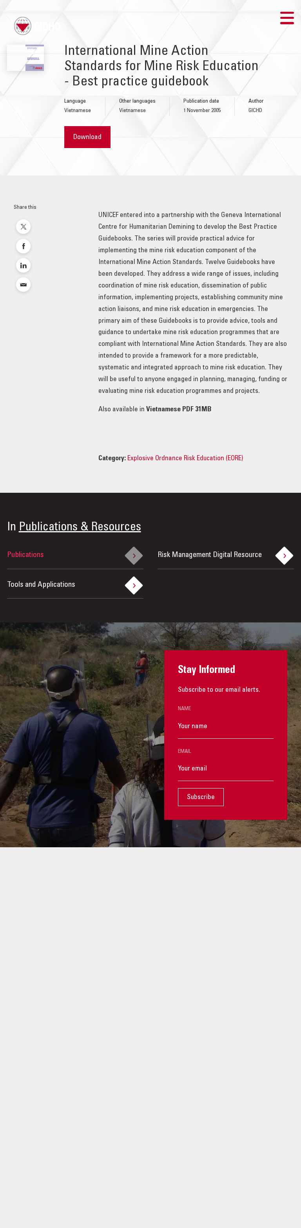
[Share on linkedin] (23, 265)
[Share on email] (23, 284)
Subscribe (201, 797)
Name (184, 709)
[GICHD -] (37, 25)
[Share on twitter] (23, 226)
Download (87, 137)
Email (184, 751)
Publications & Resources (80, 528)
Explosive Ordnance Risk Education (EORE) (185, 458)
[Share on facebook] (23, 246)
